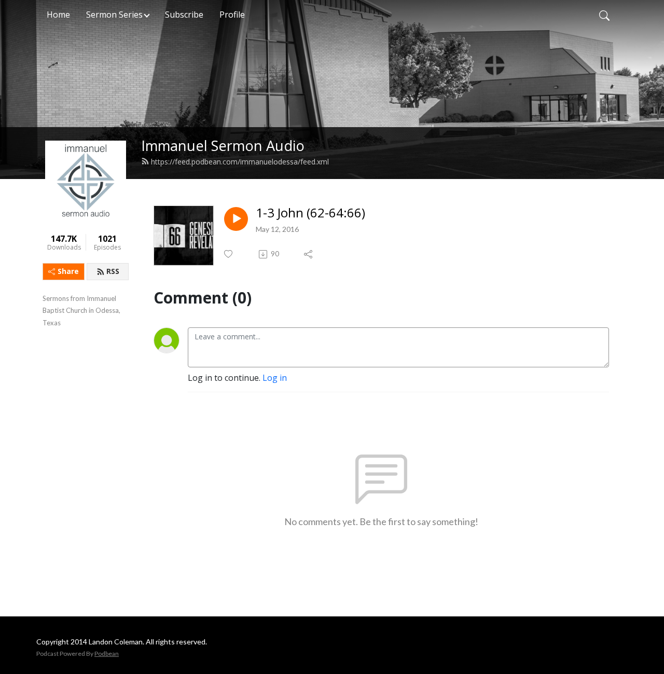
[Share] (309, 254)
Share (68, 271)
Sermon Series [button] (114, 14)
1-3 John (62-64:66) (310, 213)
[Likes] (229, 254)
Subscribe (184, 14)
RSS (112, 271)
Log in (274, 377)
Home (58, 14)
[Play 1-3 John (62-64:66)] (236, 219)
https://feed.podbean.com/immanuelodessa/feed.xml (240, 162)
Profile (232, 14)
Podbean (106, 653)
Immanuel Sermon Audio (223, 145)
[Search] (604, 14)
